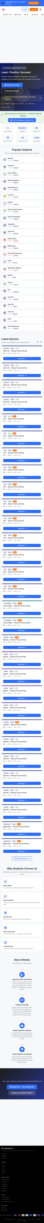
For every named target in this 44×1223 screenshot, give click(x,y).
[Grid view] (37, 342)
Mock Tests (4, 1181)
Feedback (4, 1191)
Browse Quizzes (13, 91)
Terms (28, 1219)
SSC (27, 14)
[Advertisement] (22, 40)
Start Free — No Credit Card (23, 1087)
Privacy (34, 1219)
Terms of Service (6, 1197)
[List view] (40, 342)
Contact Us (4, 1158)
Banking (18, 14)
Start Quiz (21, 358)
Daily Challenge (5, 1179)
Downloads (4, 1184)
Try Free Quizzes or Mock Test (23, 120)
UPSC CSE (8, 14)
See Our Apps (33, 3)
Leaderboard (5, 1186)
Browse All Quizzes (21, 858)
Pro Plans (4, 1188)
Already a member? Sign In (22, 1093)
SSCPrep (4, 1210)
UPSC (3, 1164)
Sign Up (33, 9)
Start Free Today (13, 85)
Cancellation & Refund (7, 1201)
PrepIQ (4, 1208)
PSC (3, 1173)
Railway (35, 14)
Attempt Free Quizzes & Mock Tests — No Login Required (20, 98)
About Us (4, 1153)
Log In (25, 9)
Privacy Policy (5, 1199)
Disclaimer (4, 1155)
